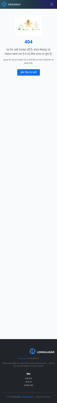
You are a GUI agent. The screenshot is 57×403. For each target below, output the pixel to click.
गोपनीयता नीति (28, 385)
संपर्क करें (29, 382)
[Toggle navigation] (51, 4)
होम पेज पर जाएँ (29, 72)
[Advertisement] (28, 207)
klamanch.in (22, 358)
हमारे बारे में (28, 378)
